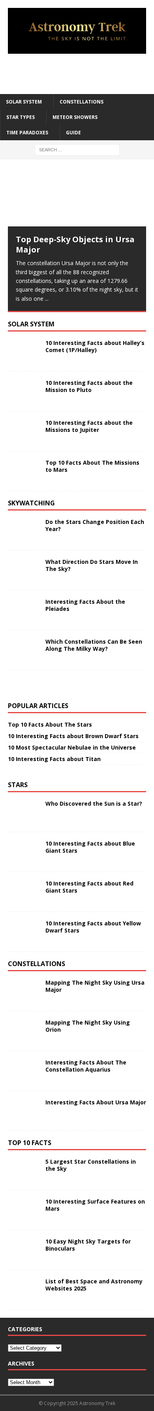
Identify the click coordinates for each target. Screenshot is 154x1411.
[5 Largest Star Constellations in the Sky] (23, 1170)
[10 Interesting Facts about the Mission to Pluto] (23, 391)
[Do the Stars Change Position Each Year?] (23, 530)
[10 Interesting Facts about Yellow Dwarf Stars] (23, 932)
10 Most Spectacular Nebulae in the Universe (72, 747)
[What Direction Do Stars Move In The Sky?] (23, 570)
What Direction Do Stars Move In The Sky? (91, 565)
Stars (18, 784)
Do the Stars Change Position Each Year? (94, 525)
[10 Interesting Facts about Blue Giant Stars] (23, 852)
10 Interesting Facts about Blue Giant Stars (90, 847)
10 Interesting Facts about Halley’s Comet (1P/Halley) (95, 346)
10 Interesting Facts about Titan (54, 759)
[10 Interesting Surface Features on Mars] (23, 1210)
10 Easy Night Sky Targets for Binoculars (88, 1245)
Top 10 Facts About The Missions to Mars (92, 466)
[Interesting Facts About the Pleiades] (23, 610)
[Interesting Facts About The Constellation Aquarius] (23, 1071)
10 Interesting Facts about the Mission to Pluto (89, 386)
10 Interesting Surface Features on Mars (95, 1205)
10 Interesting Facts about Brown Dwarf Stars (73, 736)
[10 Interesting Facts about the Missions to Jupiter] (23, 431)
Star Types (20, 117)
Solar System (24, 101)
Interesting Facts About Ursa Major (95, 1102)
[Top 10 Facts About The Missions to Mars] (23, 471)
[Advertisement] (81, 73)
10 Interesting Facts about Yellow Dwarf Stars (93, 926)
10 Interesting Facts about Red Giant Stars (89, 887)
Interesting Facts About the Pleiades (85, 605)
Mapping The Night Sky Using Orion (87, 1026)
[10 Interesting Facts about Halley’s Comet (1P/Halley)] (23, 351)
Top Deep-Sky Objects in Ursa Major (75, 244)
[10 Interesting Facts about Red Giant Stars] (23, 892)
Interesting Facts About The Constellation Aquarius (85, 1066)
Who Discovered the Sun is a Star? (93, 803)
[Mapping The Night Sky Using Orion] (23, 1031)
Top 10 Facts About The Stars (50, 724)
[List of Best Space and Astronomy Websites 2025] (23, 1290)
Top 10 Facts (29, 1142)
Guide (73, 132)
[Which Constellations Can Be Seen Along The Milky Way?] (23, 650)
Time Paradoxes (27, 132)
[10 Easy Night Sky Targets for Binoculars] (23, 1250)
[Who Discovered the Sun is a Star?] (23, 812)
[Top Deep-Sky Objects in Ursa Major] (77, 197)
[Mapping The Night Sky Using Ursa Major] (23, 991)
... (47, 298)
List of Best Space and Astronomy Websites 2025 (94, 1284)
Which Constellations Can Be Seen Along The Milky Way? (93, 645)
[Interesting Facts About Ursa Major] (23, 1111)
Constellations (81, 101)
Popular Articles (38, 705)
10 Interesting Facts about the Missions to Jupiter (89, 426)
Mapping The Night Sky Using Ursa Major (95, 986)
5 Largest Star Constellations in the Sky (90, 1165)
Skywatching (31, 503)
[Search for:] (77, 149)
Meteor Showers (75, 117)
